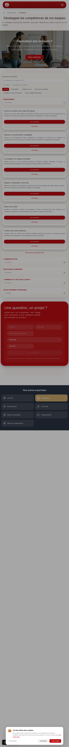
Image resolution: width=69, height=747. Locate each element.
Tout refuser (43, 741)
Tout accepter (55, 741)
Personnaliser (13, 741)
